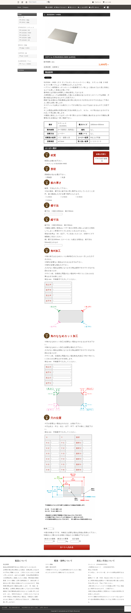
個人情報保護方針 (14, 607)
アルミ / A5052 (26, 64)
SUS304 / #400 (26, 33)
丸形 (63, 177)
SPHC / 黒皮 (25, 20)
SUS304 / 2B (25, 30)
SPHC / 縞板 (25, 22)
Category (25, 7)
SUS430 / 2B (25, 40)
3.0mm (49, 200)
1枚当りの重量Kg (62, 540)
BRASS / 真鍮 (22, 45)
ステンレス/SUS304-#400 (57, 164)
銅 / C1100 (24, 56)
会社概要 (4, 607)
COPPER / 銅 (22, 53)
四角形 (49, 177)
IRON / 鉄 (21, 17)
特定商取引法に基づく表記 (30, 607)
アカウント (98, 2)
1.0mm (49, 197)
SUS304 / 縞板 (26, 37)
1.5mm (64, 197)
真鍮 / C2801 (25, 48)
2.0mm (79, 197)
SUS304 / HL (25, 35)
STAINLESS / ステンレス (26, 27)
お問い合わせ (44, 607)
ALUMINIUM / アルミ (24, 61)
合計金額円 (76, 540)
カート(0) (108, 2)
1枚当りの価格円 (49, 540)
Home (19, 7)
